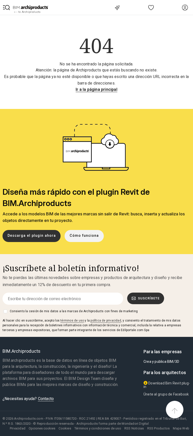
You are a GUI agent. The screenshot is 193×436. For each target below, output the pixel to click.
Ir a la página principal (96, 89)
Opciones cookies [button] (42, 428)
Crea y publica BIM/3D (161, 362)
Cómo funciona (84, 235)
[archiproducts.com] (30, 8)
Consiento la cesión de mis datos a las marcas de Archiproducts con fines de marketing (74, 311)
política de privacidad (105, 320)
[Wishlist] (151, 7)
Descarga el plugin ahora (32, 235)
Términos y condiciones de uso (97, 428)
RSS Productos (158, 428)
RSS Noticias (134, 428)
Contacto (46, 398)
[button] (7, 8)
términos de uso (72, 320)
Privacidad (17, 428)
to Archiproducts (29, 12)
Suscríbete (149, 298)
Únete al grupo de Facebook (166, 394)
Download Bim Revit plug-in (166, 385)
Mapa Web (181, 428)
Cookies (65, 428)
